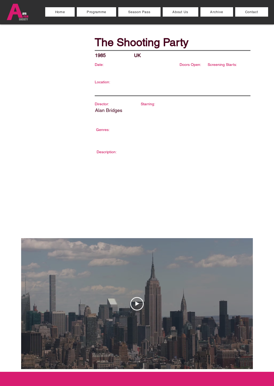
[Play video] (137, 303)
